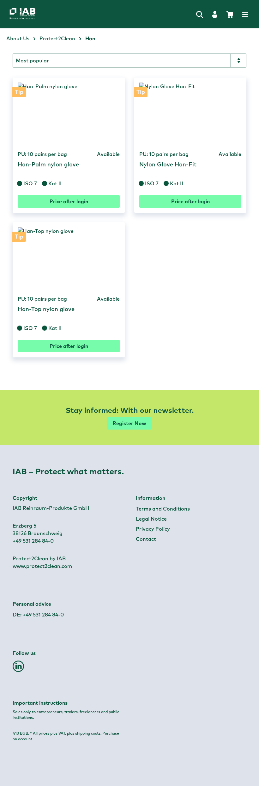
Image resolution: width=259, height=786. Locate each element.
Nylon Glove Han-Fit (167, 164)
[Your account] (214, 14)
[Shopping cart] (230, 14)
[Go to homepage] (29, 14)
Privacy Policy (153, 529)
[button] (18, 669)
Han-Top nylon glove (46, 309)
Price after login (69, 201)
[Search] (199, 14)
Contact (146, 539)
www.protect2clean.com (42, 566)
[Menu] (245, 14)
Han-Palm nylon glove (48, 164)
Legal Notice (151, 519)
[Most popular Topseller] (129, 60)
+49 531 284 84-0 (43, 614)
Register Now (129, 423)
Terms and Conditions (163, 509)
